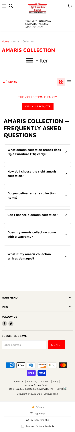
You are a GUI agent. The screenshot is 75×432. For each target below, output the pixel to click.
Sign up (56, 344)
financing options (33, 223)
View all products (37, 106)
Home (5, 41)
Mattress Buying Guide (35, 385)
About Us (18, 381)
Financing (32, 381)
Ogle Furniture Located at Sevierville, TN (31, 388)
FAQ (55, 381)
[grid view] (61, 82)
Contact (45, 381)
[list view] (69, 82)
